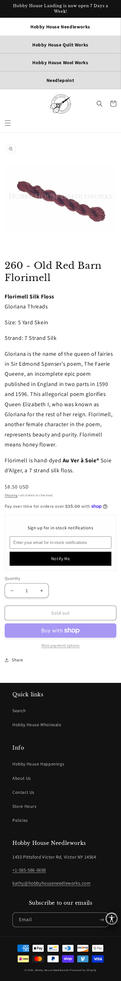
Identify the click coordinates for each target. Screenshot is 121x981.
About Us (21, 778)
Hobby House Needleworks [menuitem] (60, 27)
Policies (20, 820)
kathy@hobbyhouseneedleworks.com (51, 883)
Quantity (12, 578)
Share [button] (17, 660)
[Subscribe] (101, 919)
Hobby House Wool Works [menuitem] (60, 62)
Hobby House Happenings (38, 764)
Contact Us (23, 792)
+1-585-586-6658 (29, 870)
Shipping (11, 495)
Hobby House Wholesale (36, 724)
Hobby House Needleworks (52, 970)
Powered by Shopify (83, 970)
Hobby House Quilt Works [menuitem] (60, 45)
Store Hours (24, 806)
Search (19, 710)
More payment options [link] (61, 645)
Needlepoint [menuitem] (60, 80)
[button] (8, 123)
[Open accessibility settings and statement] (111, 918)
